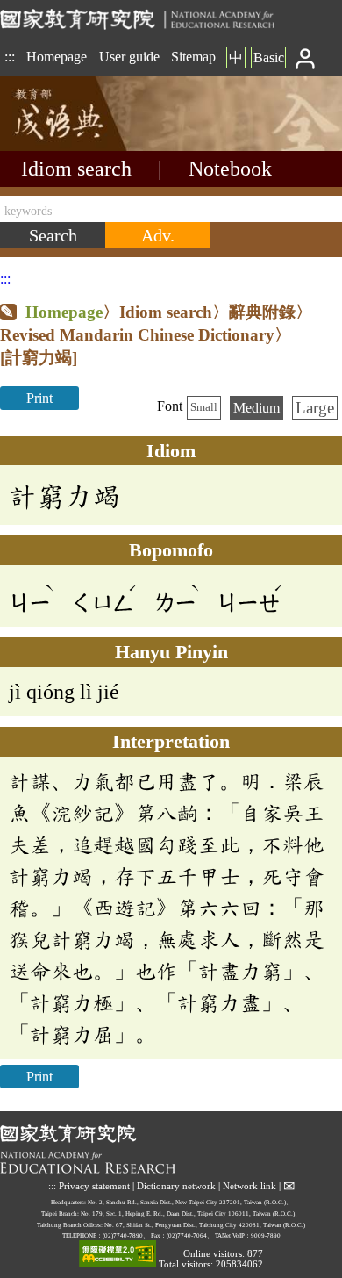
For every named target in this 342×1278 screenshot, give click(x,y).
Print (39, 398)
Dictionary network (176, 1186)
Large (315, 407)
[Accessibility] (117, 1254)
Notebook (230, 168)
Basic (268, 57)
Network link (249, 1186)
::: (9, 56)
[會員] (305, 57)
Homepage (56, 56)
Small (203, 407)
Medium (256, 407)
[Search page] (87, 146)
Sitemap (193, 56)
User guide (129, 56)
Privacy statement (94, 1186)
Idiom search (76, 168)
